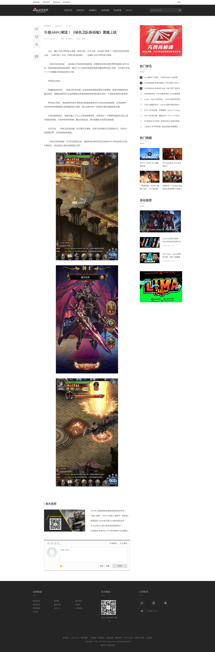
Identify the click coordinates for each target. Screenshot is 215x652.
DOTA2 (129, 10)
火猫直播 (78, 608)
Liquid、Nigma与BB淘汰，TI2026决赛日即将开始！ (164, 99)
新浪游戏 (56, 2)
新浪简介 (66, 638)
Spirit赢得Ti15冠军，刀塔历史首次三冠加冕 (161, 77)
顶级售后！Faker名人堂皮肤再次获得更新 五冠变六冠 (172, 189)
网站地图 (84, 638)
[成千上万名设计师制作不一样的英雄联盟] (160, 232)
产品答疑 (148, 638)
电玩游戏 (36, 605)
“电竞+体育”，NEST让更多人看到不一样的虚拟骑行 (112, 516)
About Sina (75, 638)
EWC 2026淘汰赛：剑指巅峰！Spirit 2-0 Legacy (162, 110)
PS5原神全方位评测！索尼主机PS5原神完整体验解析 (164, 121)
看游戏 (56, 601)
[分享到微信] (153, 603)
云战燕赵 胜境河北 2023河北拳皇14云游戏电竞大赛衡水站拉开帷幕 (118, 531)
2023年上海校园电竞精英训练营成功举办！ (108, 511)
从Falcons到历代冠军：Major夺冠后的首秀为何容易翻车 (171, 242)
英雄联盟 (117, 10)
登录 (179, 2)
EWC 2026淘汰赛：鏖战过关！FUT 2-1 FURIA (162, 116)
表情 (62, 566)
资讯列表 (58, 26)
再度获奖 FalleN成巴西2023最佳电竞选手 (107, 521)
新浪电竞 (47, 26)
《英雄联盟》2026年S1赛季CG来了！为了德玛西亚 (149, 189)
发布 (120, 566)
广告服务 (92, 638)
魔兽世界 (57, 605)
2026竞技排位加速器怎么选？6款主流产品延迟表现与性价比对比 (169, 88)
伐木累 (35, 612)
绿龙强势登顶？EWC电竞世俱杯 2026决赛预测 (162, 94)
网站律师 (118, 638)
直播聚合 (93, 10)
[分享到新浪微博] (142, 603)
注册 (107, 566)
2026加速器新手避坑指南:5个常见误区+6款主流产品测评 (166, 83)
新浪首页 (36, 2)
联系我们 (101, 638)
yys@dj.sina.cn (152, 611)
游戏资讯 (80, 10)
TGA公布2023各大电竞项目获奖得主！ (107, 526)
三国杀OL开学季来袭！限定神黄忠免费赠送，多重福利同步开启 (169, 127)
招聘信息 (110, 638)
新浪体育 (66, 2)
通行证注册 (139, 638)
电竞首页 (46, 2)
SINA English (129, 638)
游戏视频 (105, 10)
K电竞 (77, 605)
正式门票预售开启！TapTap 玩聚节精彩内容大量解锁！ (165, 105)
